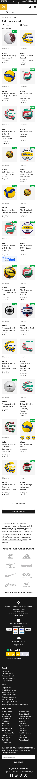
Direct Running (7, 716)
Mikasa (22, 53)
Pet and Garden (24, 714)
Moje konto (5, 671)
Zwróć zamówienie (19, 646)
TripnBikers (23, 735)
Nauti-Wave (6, 737)
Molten (22, 91)
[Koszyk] (35, 6)
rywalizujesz (21, 526)
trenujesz (23, 523)
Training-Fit (23, 728)
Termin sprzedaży (8, 692)
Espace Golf (6, 719)
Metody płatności (8, 699)
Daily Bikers (6, 714)
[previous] (1, 570)
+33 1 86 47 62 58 (18, 615)
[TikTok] (20, 775)
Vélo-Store (23, 737)
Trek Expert (23, 730)
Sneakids (22, 723)
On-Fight (5, 740)
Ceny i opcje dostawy (9, 702)
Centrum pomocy (8, 673)
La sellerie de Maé (8, 733)
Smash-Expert (24, 719)
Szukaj (11, 12)
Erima (9, 540)
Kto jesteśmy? (6, 687)
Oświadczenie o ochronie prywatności (15, 704)
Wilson (4, 53)
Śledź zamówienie (8, 676)
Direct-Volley (28, 531)
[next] (35, 570)
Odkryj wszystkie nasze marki (18, 592)
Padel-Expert (6, 742)
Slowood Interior (25, 716)
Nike (14, 540)
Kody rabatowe (7, 680)
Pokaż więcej (18, 511)
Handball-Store (7, 728)
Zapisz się (18, 762)
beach (20, 531)
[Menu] (2, 12)
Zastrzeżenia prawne (9, 697)
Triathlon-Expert (24, 733)
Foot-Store (5, 721)
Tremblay (5, 542)
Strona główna (6, 17)
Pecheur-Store (24, 712)
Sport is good (24, 726)
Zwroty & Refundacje (9, 695)
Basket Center (7, 712)
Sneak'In (22, 721)
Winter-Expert (24, 740)
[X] (25, 775)
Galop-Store (6, 723)
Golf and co (6, 726)
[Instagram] (16, 775)
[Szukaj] (7, 12)
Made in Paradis (7, 735)
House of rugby (7, 730)
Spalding (25, 540)
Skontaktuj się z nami (18, 609)
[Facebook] (11, 775)
